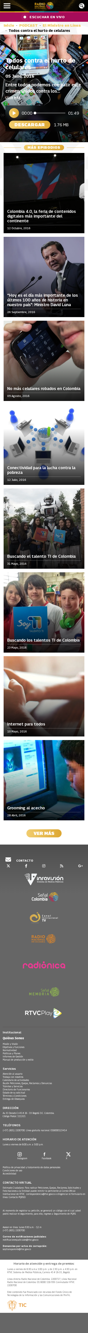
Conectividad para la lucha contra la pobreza (41, 470)
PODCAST (28, 25)
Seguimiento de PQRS (65, 1213)
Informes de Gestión (13, 1056)
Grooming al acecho (26, 808)
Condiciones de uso (12, 1170)
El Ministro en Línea (62, 25)
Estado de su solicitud (14, 1092)
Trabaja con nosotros (13, 1077)
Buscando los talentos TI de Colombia (43, 640)
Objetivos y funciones (13, 1047)
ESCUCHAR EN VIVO (47, 17)
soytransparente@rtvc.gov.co (17, 1249)
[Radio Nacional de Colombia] (44, 6)
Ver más (44, 833)
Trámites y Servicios (13, 1086)
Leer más (13, 97)
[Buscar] (81, 6)
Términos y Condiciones (14, 1095)
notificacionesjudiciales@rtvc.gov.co (20, 1239)
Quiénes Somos (13, 1038)
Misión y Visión (10, 1044)
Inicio (9, 25)
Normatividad (10, 1050)
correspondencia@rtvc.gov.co (40, 1194)
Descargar (29, 124)
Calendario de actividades (16, 1080)
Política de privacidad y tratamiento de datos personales (31, 1167)
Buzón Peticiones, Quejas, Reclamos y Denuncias (27, 1083)
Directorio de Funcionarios (16, 1089)
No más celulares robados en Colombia (43, 388)
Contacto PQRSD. (18, 1197)
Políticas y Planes (11, 1053)
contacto (24, 860)
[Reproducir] (14, 113)
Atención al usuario (12, 1073)
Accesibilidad (9, 1173)
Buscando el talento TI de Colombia (41, 556)
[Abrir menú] (7, 5)
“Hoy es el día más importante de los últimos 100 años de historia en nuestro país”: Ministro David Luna (42, 300)
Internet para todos (26, 724)
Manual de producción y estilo (18, 1059)
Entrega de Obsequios (14, 1099)
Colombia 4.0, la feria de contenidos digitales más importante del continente (41, 216)
